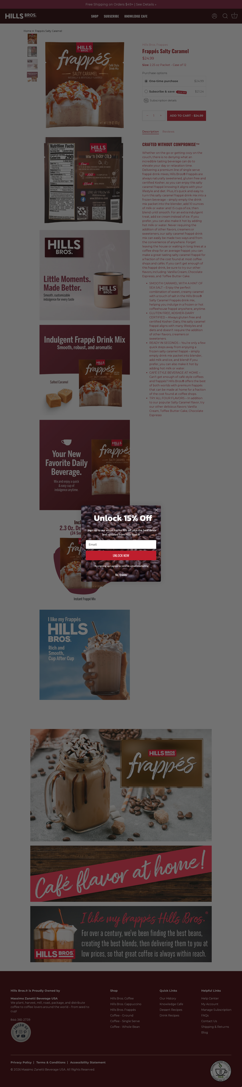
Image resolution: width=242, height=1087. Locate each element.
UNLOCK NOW (121, 555)
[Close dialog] (156, 510)
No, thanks (121, 575)
